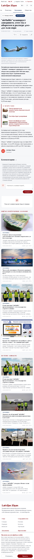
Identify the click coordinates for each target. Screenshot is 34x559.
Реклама (20, 521)
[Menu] (31, 5)
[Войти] (27, 5)
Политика (8, 10)
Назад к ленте (9, 15)
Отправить (28, 192)
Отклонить (8, 556)
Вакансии (4, 526)
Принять (25, 556)
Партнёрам (21, 526)
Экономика (18, 10)
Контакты (20, 524)
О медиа (4, 521)
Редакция (4, 524)
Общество (28, 10)
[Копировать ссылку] (31, 34)
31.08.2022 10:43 (5, 31)
